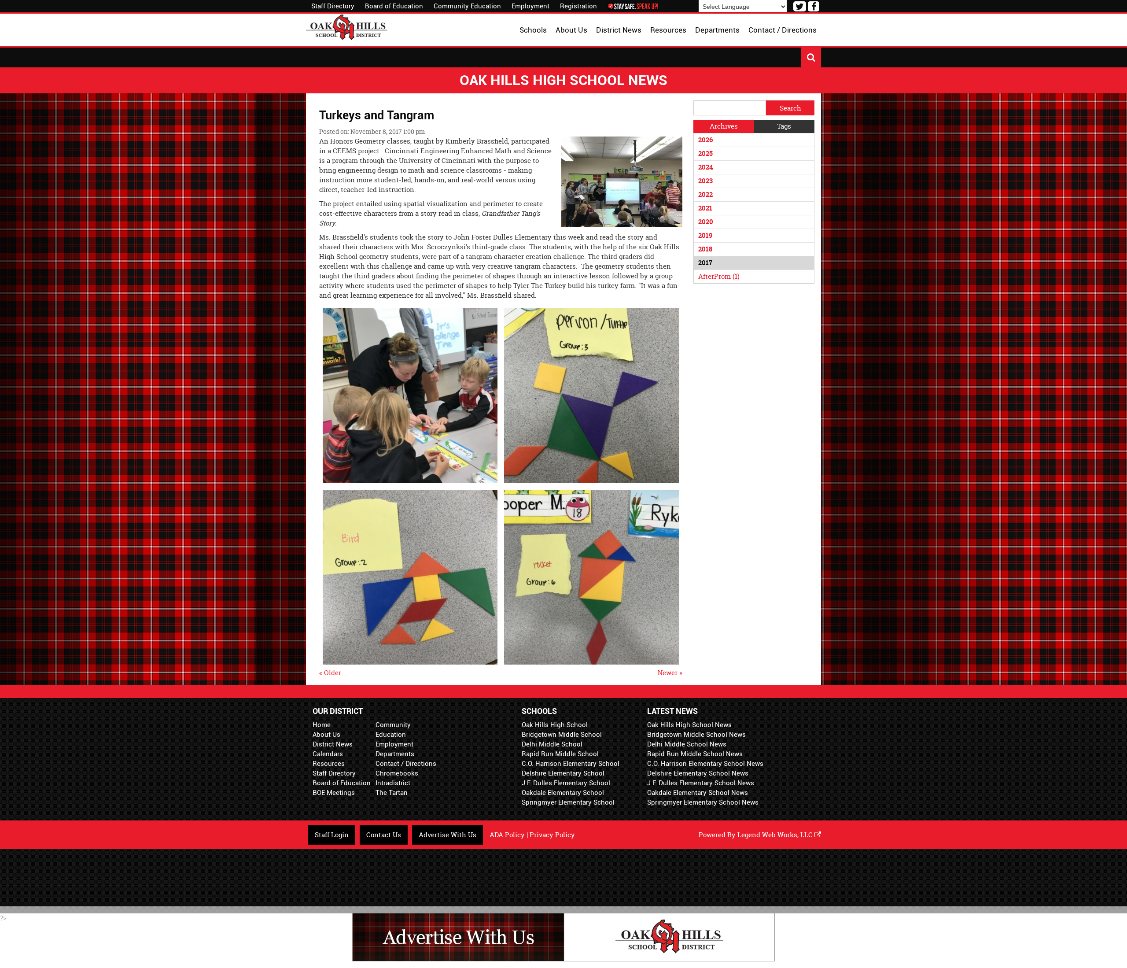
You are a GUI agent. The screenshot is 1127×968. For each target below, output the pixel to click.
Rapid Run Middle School (560, 754)
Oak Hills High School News (689, 725)
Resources (329, 764)
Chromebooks (397, 773)
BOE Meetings (334, 793)
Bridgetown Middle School (562, 735)
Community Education (467, 6)
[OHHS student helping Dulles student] (410, 394)
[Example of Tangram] (592, 394)
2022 (705, 194)
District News (333, 744)
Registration (578, 6)
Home (322, 725)
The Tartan (392, 793)
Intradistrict (393, 783)
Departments (395, 754)
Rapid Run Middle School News (695, 754)
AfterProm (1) (719, 276)
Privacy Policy (552, 834)
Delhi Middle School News (686, 744)
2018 (705, 249)
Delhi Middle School (552, 744)
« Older (330, 672)
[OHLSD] (346, 26)
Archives (724, 126)
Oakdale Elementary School (563, 793)
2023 (705, 180)
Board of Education (394, 6)
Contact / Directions (406, 764)
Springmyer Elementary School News (703, 802)
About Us (326, 735)
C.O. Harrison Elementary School (570, 764)
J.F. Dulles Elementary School (566, 783)
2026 (705, 139)
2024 (705, 167)
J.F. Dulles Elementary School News (700, 783)
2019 (705, 235)
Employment (530, 6)
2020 (705, 221)
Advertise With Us (447, 834)
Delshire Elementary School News (697, 773)
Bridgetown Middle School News (696, 735)
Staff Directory (332, 6)
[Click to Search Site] (811, 57)
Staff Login (332, 834)
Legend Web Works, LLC (775, 834)
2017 (705, 262)
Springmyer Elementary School (568, 802)
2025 (705, 153)
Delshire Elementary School (563, 773)
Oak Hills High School (555, 725)
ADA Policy (507, 834)
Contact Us (383, 834)
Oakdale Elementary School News (697, 793)
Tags (784, 126)
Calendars (328, 754)
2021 (705, 208)
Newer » (670, 672)
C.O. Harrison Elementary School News (705, 764)
